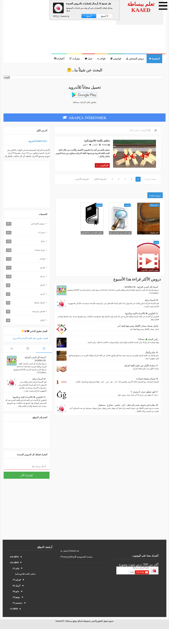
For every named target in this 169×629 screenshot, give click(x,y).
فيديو (42, 267)
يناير (17, 568)
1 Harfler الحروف (37, 141)
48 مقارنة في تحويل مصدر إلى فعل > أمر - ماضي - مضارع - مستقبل (128, 405)
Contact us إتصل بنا (70, 551)
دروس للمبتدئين (136, 58)
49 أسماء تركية (151, 300)
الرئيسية (155, 58)
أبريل (17, 585)
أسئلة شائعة (39, 302)
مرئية (42, 276)
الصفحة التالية (100, 179)
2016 (15, 562)
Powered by (64, 16)
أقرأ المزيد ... (103, 165)
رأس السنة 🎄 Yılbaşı (148, 339)
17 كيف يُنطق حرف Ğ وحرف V (144, 392)
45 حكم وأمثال (151, 352)
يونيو (17, 596)
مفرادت (76, 58)
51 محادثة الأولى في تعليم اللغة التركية (141, 365)
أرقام (42, 320)
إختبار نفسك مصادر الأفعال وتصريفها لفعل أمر (138, 326)
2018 (14, 608)
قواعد (42, 258)
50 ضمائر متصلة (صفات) (147, 378)
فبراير (18, 579)
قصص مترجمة (38, 311)
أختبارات (60, 58)
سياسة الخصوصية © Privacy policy (77, 557)
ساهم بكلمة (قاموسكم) (97, 140)
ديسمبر (18, 602)
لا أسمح (104, 16)
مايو (17, 591)
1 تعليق (85, 145)
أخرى (42, 293)
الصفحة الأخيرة (82, 179)
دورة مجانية (40, 249)
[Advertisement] (59, 31)
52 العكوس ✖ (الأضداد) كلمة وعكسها (141, 313)
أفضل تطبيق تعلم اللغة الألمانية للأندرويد (30, 338)
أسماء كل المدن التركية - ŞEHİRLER (141, 287)
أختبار (42, 284)
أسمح (89, 16)
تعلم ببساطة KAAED (140, 7)
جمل (89, 58)
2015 (15, 556)
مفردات (41, 232)
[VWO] (56, 16)
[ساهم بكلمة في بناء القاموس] (92, 214)
